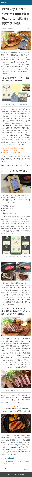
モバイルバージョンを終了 (16, 474)
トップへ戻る (27, 469)
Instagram (17, 445)
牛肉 (13, 463)
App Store (9, 104)
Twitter (11, 445)
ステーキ (8, 463)
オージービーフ (8, 461)
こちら (7, 454)
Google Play (21, 104)
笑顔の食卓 (11, 458)
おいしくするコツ (19, 461)
